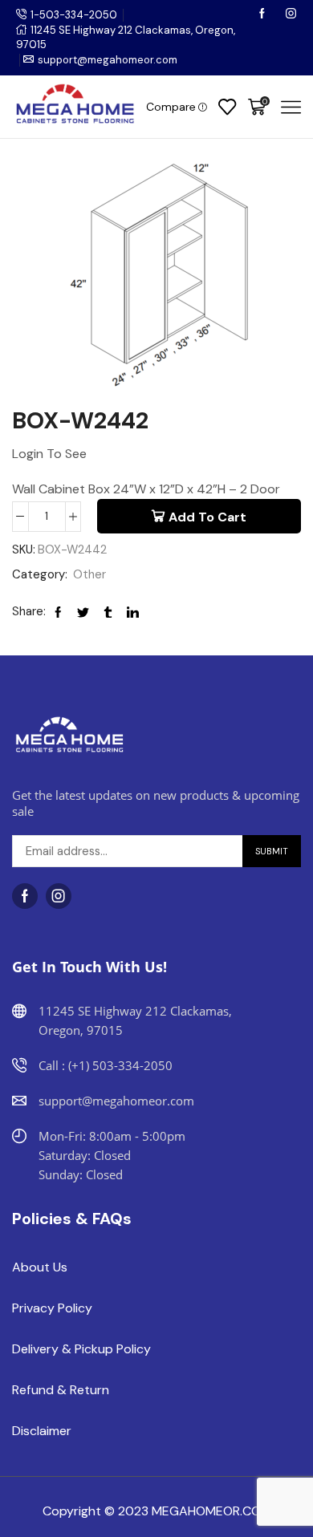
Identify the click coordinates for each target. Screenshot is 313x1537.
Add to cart (207, 517)
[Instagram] (291, 15)
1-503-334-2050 (73, 15)
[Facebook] (263, 15)
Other (89, 574)
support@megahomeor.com (107, 60)
